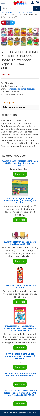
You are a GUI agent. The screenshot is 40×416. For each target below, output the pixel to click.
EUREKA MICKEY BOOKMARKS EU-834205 (20, 286)
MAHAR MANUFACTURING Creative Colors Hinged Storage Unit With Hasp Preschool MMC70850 (20, 392)
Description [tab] (8, 102)
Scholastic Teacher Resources (25, 12)
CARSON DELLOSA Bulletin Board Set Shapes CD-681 (20, 242)
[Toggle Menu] (3, 3)
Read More (20, 174)
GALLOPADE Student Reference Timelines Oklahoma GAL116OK (20, 374)
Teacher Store (6, 12)
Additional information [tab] (14, 107)
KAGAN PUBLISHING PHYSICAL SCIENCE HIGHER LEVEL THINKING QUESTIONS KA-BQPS (20, 328)
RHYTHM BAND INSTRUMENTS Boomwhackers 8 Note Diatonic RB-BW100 (20, 356)
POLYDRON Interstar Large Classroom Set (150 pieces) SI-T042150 (20, 200)
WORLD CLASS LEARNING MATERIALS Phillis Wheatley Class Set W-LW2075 (20, 163)
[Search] (36, 8)
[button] (35, 31)
